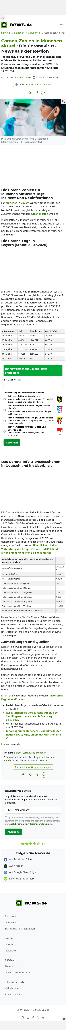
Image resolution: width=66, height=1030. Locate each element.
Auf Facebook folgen (21, 859)
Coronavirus (29, 752)
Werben (9, 938)
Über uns (10, 944)
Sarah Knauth (23, 77)
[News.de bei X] (38, 1017)
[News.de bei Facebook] (33, 1017)
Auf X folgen (16, 865)
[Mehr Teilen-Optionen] (43, 92)
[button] (33, 84)
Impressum (11, 916)
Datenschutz (12, 922)
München (41, 752)
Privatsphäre (12, 994)
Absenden (12, 442)
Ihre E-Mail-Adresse (13, 380)
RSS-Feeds (11, 960)
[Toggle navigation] (61, 25)
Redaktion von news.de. (35, 760)
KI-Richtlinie (12, 988)
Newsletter (11, 950)
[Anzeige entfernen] (64, 1019)
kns (3, 744)
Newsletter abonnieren (22, 878)
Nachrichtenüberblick (17, 972)
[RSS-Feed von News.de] (43, 1017)
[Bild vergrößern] (63, 101)
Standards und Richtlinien (20, 928)
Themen (9, 966)
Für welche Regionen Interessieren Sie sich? (25, 392)
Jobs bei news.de (14, 982)
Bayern (17, 752)
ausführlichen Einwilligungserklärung (29, 823)
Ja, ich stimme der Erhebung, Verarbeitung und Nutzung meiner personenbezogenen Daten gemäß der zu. (32, 820)
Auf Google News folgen (23, 872)
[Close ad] (2, 17)
